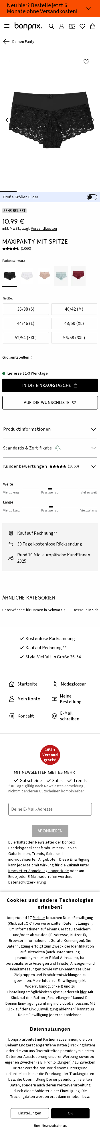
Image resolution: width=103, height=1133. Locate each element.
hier (83, 992)
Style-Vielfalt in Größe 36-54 (53, 653)
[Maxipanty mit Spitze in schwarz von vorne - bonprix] (50, 118)
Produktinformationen (27, 425)
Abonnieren (50, 827)
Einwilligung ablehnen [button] (49, 1125)
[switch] (92, 193)
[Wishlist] (82, 26)
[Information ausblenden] (88, 8)
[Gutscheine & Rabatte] (72, 26)
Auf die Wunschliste (47, 398)
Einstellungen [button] (29, 1113)
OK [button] (70, 1113)
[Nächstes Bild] (93, 118)
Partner (39, 918)
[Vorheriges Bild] (6, 118)
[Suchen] (51, 26)
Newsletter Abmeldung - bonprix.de (38, 867)
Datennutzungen (78, 923)
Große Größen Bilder (20, 193)
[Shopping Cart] (93, 26)
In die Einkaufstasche (46, 381)
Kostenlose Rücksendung (50, 635)
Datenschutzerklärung (27, 878)
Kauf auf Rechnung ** (46, 644)
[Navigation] (6, 26)
